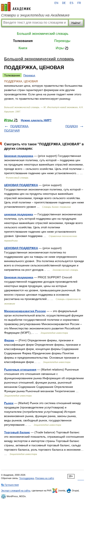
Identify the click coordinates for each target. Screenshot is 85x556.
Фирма (9, 340)
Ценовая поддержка (18, 155)
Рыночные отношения (20, 369)
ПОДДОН (71, 126)
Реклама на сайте (44, 478)
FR (79, 3)
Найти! (75, 22)
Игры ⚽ (62, 48)
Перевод (29, 75)
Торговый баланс (17, 432)
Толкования (23, 41)
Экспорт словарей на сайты (15, 490)
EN (56, 3)
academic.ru (16, 6)
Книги (23, 48)
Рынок (8, 403)
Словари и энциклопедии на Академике (35, 15)
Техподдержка (26, 478)
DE (64, 3)
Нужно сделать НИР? (36, 120)
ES (71, 3)
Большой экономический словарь (42, 33)
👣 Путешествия (10, 485)
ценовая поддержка (18, 214)
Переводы (62, 41)
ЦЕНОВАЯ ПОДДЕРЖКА (21, 185)
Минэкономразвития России (25, 311)
